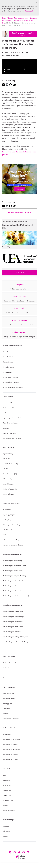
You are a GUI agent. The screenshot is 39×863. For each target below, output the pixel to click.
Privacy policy (7, 780)
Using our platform (8, 693)
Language (6, 428)
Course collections (8, 494)
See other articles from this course (19, 212)
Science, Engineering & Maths (18, 18)
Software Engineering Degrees (12, 540)
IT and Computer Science (10, 423)
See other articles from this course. (23, 34)
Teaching (5, 413)
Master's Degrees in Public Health (13, 581)
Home (4, 18)
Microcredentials (8, 362)
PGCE (4, 535)
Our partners (7, 734)
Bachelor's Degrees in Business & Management (17, 642)
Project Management (9, 484)
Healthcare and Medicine (10, 408)
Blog (4, 678)
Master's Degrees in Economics (12, 591)
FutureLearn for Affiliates (10, 759)
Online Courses (7, 352)
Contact (5, 836)
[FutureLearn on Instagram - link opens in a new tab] (14, 852)
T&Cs (4, 775)
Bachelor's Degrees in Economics (13, 627)
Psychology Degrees (9, 515)
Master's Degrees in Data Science (13, 571)
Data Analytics (7, 459)
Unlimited (5, 714)
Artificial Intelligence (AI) (10, 464)
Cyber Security (7, 479)
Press (4, 673)
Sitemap (5, 805)
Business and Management (11, 403)
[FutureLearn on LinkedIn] (28, 852)
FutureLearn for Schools (10, 754)
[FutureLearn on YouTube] (23, 852)
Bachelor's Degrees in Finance (12, 632)
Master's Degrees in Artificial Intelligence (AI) (16, 596)
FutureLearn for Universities (11, 739)
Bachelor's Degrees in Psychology (13, 616)
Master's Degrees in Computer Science (14, 566)
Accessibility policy (8, 800)
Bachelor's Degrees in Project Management (16, 637)
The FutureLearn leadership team (13, 663)
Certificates (6, 709)
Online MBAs (7, 510)
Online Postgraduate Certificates (13, 387)
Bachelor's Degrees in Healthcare (13, 611)
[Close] (36, 3)
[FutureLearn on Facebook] (10, 852)
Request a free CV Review (10, 719)
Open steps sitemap (9, 810)
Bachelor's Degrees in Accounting (13, 622)
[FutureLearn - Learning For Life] (19, 857)
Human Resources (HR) (10, 474)
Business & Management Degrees (13, 545)
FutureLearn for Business (10, 744)
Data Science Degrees (9, 530)
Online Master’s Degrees (10, 377)
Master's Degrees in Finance (11, 586)
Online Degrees (7, 372)
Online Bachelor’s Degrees (11, 382)
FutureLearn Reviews (9, 698)
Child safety (6, 826)
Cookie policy (7, 790)
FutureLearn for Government (11, 749)
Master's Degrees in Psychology (12, 561)
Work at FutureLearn (9, 668)
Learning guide (7, 703)
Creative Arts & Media (9, 433)
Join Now (20, 272)
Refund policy (7, 785)
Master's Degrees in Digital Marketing (14, 576)
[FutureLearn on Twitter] (19, 852)
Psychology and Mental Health (12, 418)
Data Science (7, 469)
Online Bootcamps (8, 367)
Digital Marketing (8, 454)
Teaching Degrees (8, 520)
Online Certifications (9, 357)
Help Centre (6, 831)
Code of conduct (8, 795)
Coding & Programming (10, 489)
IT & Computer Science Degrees (12, 525)
